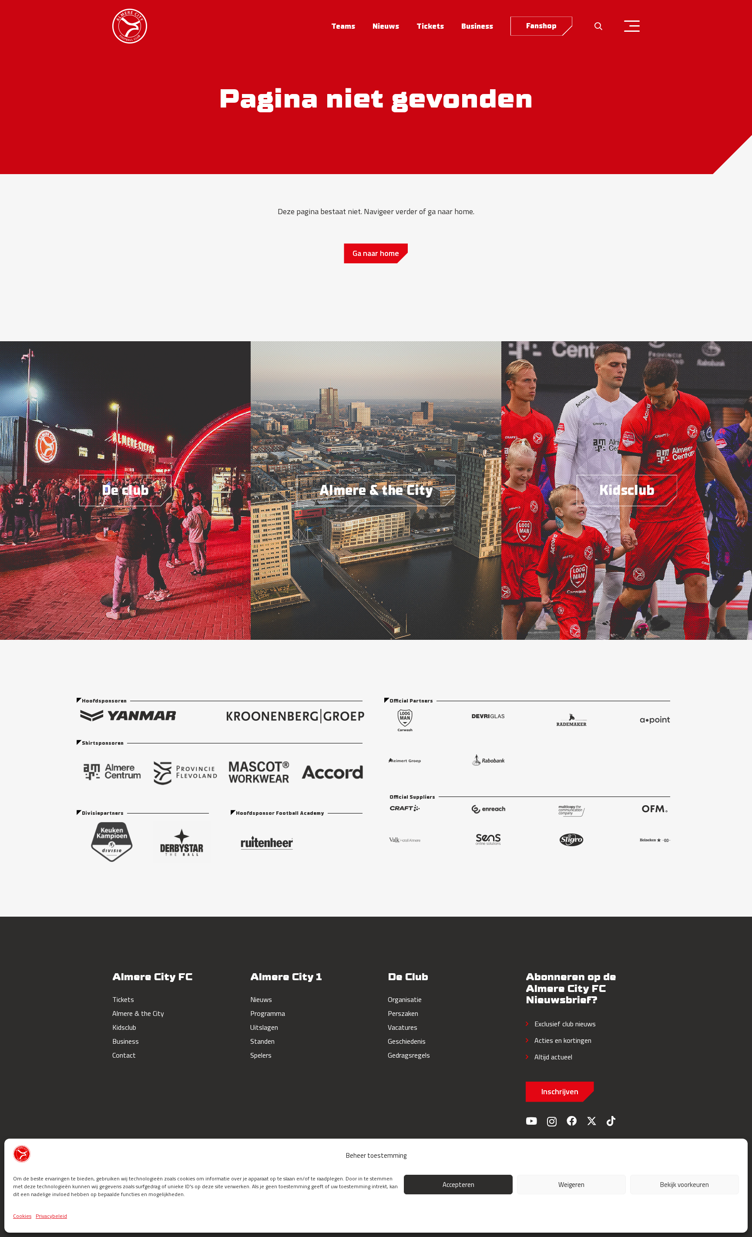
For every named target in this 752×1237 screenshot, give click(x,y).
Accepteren (458, 1185)
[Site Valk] (405, 840)
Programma (267, 1013)
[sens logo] (488, 840)
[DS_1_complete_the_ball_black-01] (181, 842)
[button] (362, 26)
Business (125, 1041)
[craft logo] (405, 811)
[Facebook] (572, 1121)
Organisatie (405, 999)
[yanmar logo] (128, 716)
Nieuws (261, 999)
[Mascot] (259, 772)
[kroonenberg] (295, 716)
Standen (262, 1041)
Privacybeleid (51, 1216)
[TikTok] (611, 1121)
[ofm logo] (655, 811)
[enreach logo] (488, 811)
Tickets (123, 999)
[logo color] (129, 26)
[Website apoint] (655, 720)
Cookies (22, 1216)
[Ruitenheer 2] (299, 842)
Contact (124, 1055)
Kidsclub (124, 1027)
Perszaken (403, 1013)
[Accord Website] (332, 772)
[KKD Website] (112, 842)
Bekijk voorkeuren (684, 1185)
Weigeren (571, 1185)
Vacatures (402, 1027)
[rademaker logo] (571, 720)
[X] (592, 1121)
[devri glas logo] (488, 720)
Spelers (261, 1055)
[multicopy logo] (571, 811)
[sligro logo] (571, 840)
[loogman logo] (405, 720)
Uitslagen (264, 1027)
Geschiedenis (407, 1041)
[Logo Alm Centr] (112, 772)
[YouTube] (531, 1121)
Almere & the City (138, 1013)
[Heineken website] (655, 840)
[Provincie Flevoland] (186, 772)
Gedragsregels (409, 1055)
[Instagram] (552, 1121)
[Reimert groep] (405, 760)
